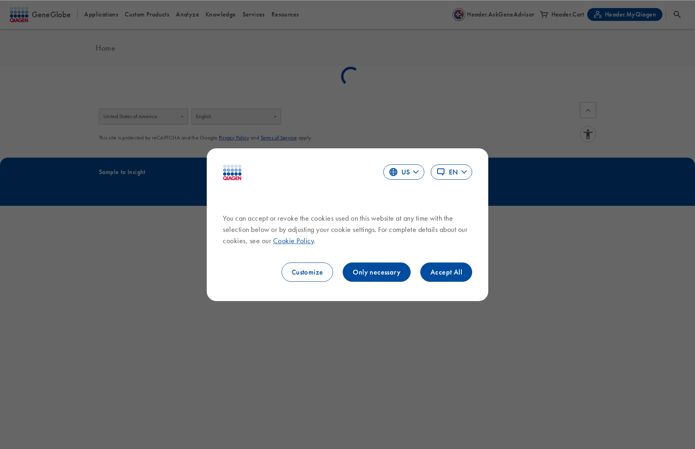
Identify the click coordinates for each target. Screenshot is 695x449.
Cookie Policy (293, 240)
